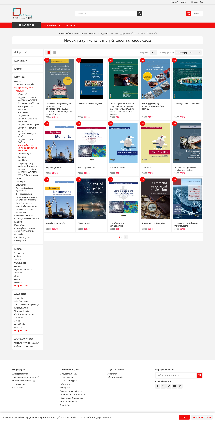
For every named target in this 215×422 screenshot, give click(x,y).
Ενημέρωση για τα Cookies (71, 391)
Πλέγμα (48, 52)
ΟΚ (184, 417)
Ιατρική (19, 178)
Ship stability (146, 167)
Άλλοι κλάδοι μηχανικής (28, 175)
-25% (174, 180)
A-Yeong (17, 320)
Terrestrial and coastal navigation (153, 223)
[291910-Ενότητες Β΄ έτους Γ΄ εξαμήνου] (187, 79)
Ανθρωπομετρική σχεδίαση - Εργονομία (27, 164)
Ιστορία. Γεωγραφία (22, 237)
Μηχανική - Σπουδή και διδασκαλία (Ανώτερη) (28, 98)
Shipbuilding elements (54, 167)
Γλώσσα (18, 222)
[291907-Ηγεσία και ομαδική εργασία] (91, 79)
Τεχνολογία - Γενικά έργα (26, 206)
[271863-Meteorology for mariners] (91, 142)
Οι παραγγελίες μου (68, 377)
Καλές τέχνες (20, 225)
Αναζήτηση (139, 13)
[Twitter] (163, 386)
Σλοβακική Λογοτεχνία (24, 84)
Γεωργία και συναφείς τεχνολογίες (25, 210)
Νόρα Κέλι (35, 343)
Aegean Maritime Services (23, 269)
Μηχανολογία (23, 115)
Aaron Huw (18, 327)
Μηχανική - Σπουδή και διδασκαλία (28, 120)
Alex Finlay (17, 346)
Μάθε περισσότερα (202, 417)
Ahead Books (18, 282)
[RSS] (180, 386)
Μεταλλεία (22, 160)
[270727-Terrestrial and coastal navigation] (155, 198)
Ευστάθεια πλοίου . (118, 167)
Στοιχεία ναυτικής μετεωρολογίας (117, 224)
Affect (16, 276)
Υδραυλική (22, 94)
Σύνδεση (184, 2)
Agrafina (17, 279)
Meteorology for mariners (86, 167)
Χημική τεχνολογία (24, 203)
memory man (28, 346)
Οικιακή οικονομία (24, 194)
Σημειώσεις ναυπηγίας (56, 223)
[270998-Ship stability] (155, 142)
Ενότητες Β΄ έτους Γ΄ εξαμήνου (187, 103)
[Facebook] (157, 386)
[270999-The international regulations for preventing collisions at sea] (187, 142)
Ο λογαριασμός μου (68, 373)
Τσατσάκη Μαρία (21, 311)
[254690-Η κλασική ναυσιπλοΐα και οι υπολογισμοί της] (187, 198)
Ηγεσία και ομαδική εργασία (90, 103)
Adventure (18, 266)
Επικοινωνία (70, 25)
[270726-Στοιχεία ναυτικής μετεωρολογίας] (123, 198)
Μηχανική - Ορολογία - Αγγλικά (27, 140)
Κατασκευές (23, 112)
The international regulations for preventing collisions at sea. (185, 168)
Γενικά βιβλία (20, 240)
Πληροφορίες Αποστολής (23, 380)
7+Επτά (17, 259)
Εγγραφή (174, 2)
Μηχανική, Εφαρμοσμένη (28, 124)
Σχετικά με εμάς (19, 384)
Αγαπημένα (65, 387)
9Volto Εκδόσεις (20, 263)
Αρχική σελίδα (64, 33)
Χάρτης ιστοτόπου (20, 373)
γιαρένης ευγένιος (22, 343)
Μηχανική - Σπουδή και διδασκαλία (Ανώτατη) (28, 170)
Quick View (54, 97)
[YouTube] (174, 386)
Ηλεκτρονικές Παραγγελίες (71, 398)
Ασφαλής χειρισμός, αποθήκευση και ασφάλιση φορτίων (153, 106)
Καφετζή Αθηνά (21, 307)
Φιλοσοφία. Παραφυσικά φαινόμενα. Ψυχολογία (24, 229)
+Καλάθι (64, 97)
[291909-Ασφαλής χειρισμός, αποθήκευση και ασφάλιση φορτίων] (155, 79)
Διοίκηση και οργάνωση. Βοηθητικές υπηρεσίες (26, 198)
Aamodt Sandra (19, 324)
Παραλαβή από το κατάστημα (72, 394)
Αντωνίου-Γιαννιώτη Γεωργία (27, 304)
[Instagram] (168, 386)
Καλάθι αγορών (66, 384)
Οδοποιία (22, 157)
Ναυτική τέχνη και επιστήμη (25, 107)
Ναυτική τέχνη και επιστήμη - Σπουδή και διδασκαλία (27, 148)
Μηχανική (20, 91)
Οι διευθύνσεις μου (68, 380)
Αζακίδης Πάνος (21, 301)
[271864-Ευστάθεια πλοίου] (123, 142)
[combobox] (106, 13)
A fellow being (19, 317)
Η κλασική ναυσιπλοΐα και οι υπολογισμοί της (186, 224)
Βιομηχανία (21, 185)
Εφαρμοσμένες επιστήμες (25, 87)
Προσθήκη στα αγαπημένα (50, 97)
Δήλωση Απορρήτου (69, 401)
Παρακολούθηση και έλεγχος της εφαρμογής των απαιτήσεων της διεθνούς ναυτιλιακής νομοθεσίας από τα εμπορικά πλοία (59, 108)
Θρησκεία (18, 234)
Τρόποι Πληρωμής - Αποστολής (26, 377)
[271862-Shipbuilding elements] (59, 142)
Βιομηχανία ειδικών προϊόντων (24, 189)
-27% (46, 60)
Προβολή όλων (21, 285)
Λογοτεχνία (19, 81)
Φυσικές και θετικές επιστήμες (27, 218)
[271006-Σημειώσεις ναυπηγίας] (59, 198)
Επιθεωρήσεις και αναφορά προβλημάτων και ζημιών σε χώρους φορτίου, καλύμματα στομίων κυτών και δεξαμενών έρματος (123, 108)
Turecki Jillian (19, 298)
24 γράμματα (19, 253)
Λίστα (54, 52)
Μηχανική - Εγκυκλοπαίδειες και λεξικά (27, 133)
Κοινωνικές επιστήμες (23, 215)
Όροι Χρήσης (66, 405)
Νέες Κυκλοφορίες (52, 25)
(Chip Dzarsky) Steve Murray (24, 314)
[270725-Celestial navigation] (91, 198)
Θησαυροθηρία (24, 153)
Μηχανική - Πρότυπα (27, 128)
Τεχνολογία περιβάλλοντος (29, 103)
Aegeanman (18, 272)
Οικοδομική (21, 181)
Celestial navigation (84, 223)
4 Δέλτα (17, 256)
